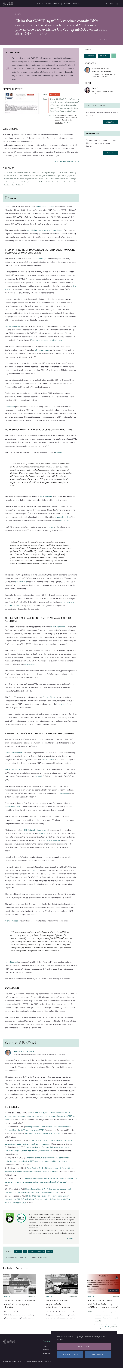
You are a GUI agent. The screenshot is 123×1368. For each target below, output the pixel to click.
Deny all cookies (70, 1354)
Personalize (97, 1354)
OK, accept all (83, 1346)
